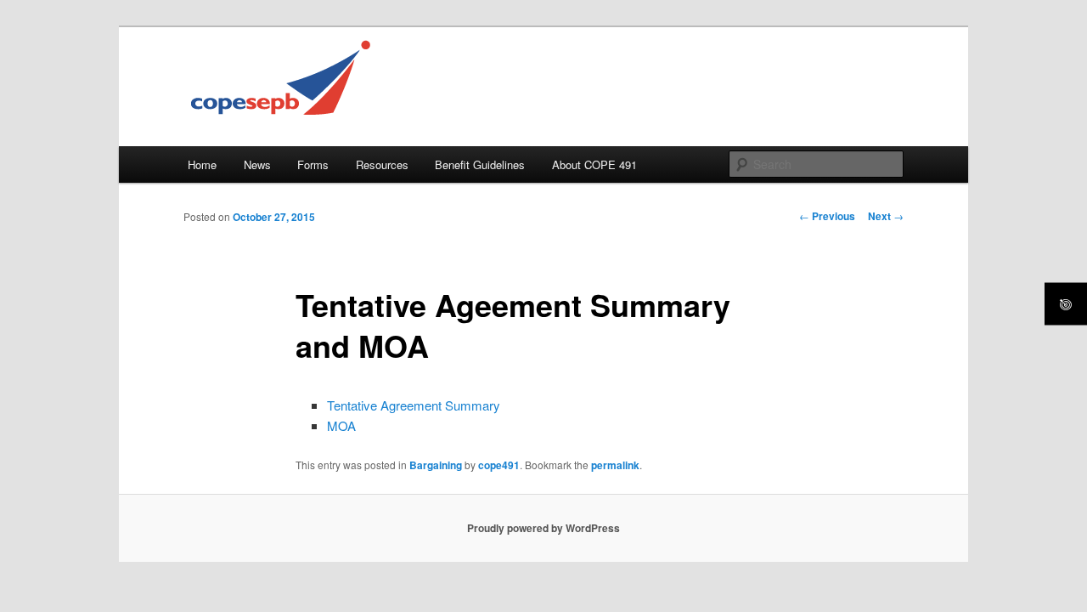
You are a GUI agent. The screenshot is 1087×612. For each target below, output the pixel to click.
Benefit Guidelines (480, 164)
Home (202, 164)
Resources (382, 164)
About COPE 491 (594, 164)
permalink (615, 465)
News (257, 164)
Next (886, 216)
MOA (341, 425)
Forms (313, 164)
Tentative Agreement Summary (413, 405)
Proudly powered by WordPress (543, 528)
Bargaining (435, 465)
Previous (827, 216)
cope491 (499, 465)
